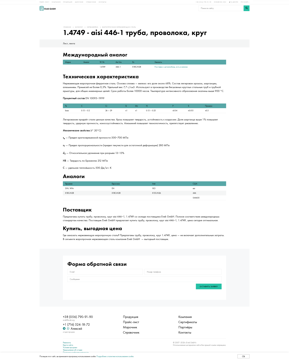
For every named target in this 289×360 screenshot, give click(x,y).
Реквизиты (67, 342)
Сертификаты (187, 322)
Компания (56, 2)
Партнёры (185, 327)
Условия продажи (70, 347)
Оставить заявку (209, 286)
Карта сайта (68, 345)
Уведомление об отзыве (72, 350)
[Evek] (48, 8)
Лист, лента (69, 43)
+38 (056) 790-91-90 (203, 2)
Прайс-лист (44, 2)
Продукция (67, 2)
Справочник (91, 2)
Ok (243, 356)
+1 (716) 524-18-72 (76, 324)
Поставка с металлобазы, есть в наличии (171, 67)
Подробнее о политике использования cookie (114, 356)
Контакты (102, 2)
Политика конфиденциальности (76, 352)
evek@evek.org (220, 2)
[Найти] (246, 8)
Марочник (79, 2)
